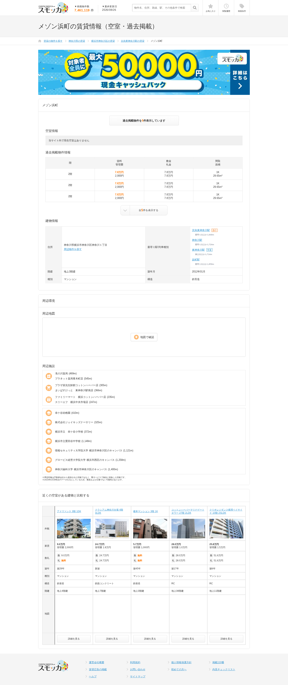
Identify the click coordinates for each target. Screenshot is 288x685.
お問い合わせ (137, 669)
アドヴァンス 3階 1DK (69, 511)
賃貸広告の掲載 (98, 669)
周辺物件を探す (73, 249)
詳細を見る (74, 638)
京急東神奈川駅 (201, 230)
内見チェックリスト (223, 669)
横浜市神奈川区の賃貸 (103, 41)
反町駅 (196, 259)
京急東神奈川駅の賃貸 (132, 41)
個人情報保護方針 (181, 662)
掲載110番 (218, 662)
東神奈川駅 (198, 249)
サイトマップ (137, 676)
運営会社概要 (96, 662)
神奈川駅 (197, 240)
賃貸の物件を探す (53, 41)
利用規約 (135, 662)
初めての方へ (179, 669)
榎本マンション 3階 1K (145, 511)
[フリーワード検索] (194, 8)
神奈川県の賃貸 (77, 41)
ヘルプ (93, 676)
